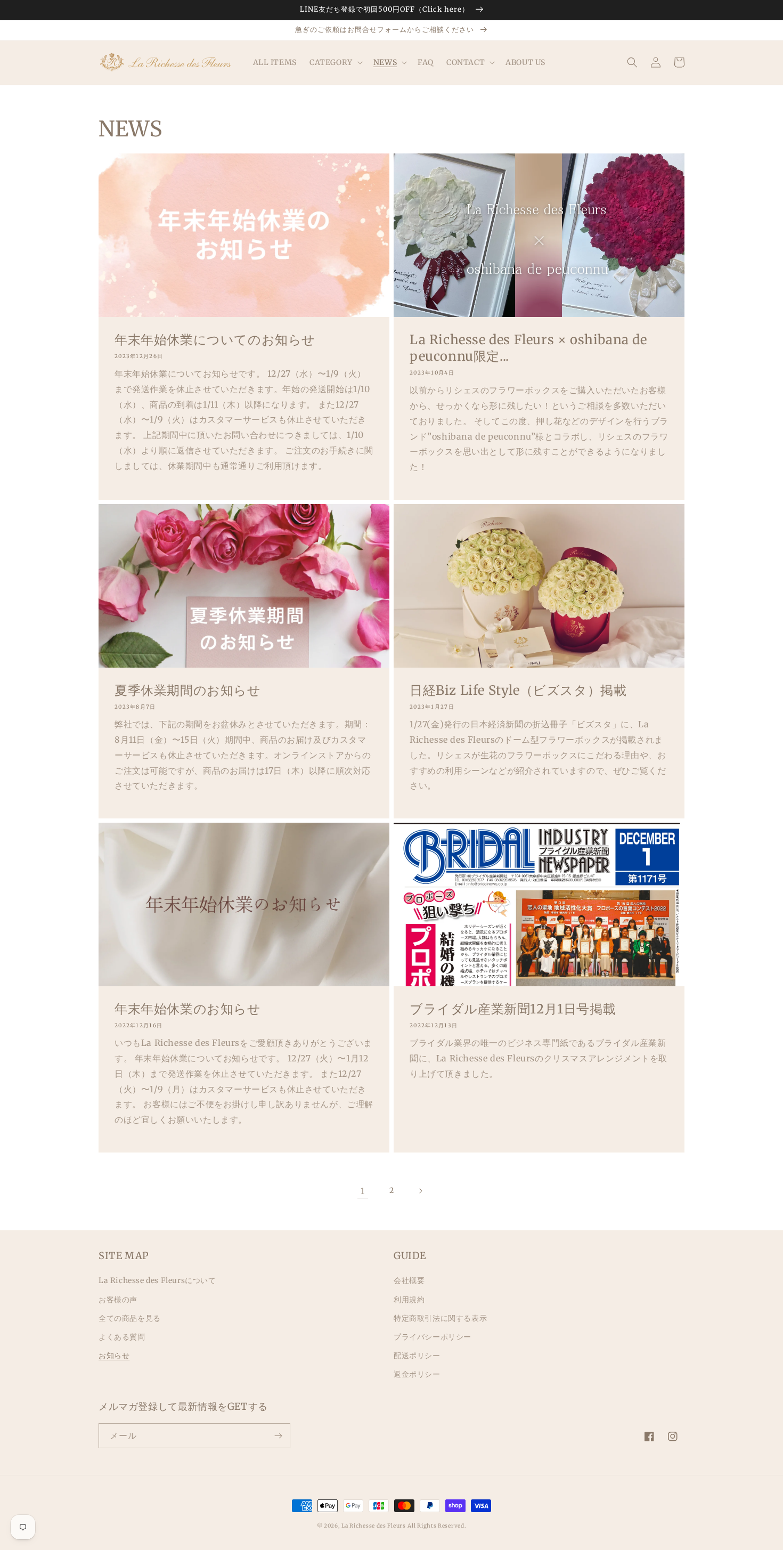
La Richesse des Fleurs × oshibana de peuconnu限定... (528, 347)
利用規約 (409, 1299)
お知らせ (114, 1355)
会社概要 (409, 1280)
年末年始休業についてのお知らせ (215, 339)
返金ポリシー (417, 1374)
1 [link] (363, 1191)
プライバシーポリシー (432, 1337)
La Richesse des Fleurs (373, 1525)
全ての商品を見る (130, 1318)
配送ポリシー (417, 1355)
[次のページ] (420, 1191)
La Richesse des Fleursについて (157, 1280)
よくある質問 (122, 1337)
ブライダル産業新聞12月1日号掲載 (513, 1009)
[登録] (278, 1435)
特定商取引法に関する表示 (440, 1318)
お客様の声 (118, 1299)
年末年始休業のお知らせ (188, 1009)
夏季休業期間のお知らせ (188, 690)
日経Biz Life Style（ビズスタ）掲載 (518, 690)
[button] (335, 62)
